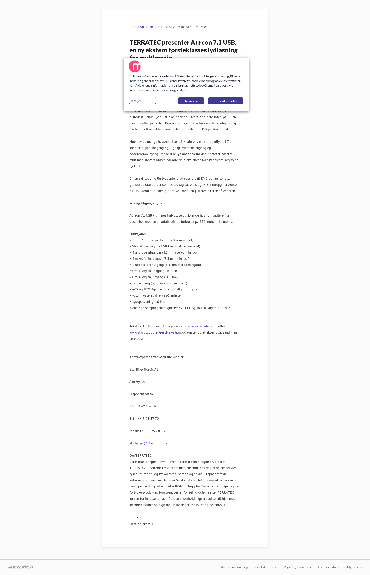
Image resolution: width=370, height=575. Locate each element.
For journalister (329, 567)
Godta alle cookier (225, 101)
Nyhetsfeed (356, 567)
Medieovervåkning (233, 567)
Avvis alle (191, 101)
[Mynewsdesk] (20, 567)
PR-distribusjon (266, 567)
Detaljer (135, 101)
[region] (186, 84)
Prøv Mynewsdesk (298, 567)
